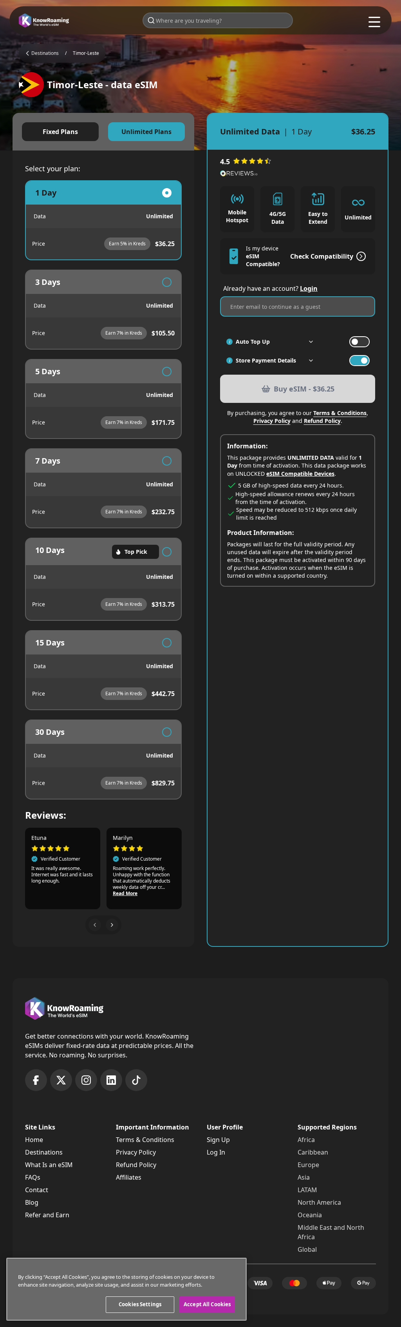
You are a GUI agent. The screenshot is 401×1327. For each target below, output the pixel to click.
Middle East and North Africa (331, 1232)
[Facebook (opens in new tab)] (36, 1080)
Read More (125, 893)
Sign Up (218, 1139)
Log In (216, 1152)
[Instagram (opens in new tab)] (86, 1080)
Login (309, 288)
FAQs (32, 1177)
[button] (95, 925)
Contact (36, 1190)
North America (319, 1202)
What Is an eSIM (49, 1164)
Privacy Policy (272, 420)
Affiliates (128, 1177)
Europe (308, 1164)
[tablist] (103, 131)
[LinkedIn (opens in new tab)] (111, 1080)
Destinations (44, 1152)
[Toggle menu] (374, 22)
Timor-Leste (86, 53)
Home (34, 1139)
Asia (304, 1177)
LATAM (307, 1190)
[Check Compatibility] (359, 256)
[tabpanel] (103, 489)
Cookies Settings (140, 1304)
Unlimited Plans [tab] (146, 131)
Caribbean (313, 1152)
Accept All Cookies (207, 1304)
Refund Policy (322, 420)
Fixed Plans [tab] (60, 131)
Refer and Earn (47, 1215)
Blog (31, 1202)
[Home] (44, 20)
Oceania (310, 1215)
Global (307, 1249)
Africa (306, 1139)
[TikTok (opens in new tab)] (136, 1080)
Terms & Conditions (340, 413)
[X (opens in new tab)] (61, 1080)
